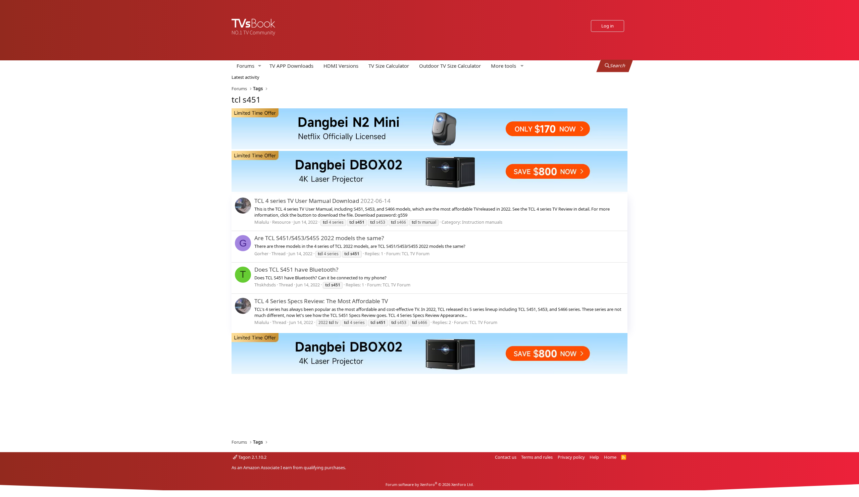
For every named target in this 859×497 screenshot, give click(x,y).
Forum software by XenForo (430, 484)
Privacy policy (571, 457)
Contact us (505, 457)
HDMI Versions (340, 65)
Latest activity (245, 77)
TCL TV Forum (416, 254)
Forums (245, 65)
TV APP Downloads (291, 65)
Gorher (261, 254)
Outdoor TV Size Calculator (450, 65)
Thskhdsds (265, 285)
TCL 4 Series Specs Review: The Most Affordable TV (321, 301)
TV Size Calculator (388, 65)
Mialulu (261, 222)
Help (594, 457)
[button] (259, 66)
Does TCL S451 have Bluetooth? (296, 269)
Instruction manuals (482, 222)
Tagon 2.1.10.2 (251, 457)
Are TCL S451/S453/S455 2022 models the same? (319, 238)
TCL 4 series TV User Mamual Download (306, 201)
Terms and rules (537, 457)
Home (610, 457)
